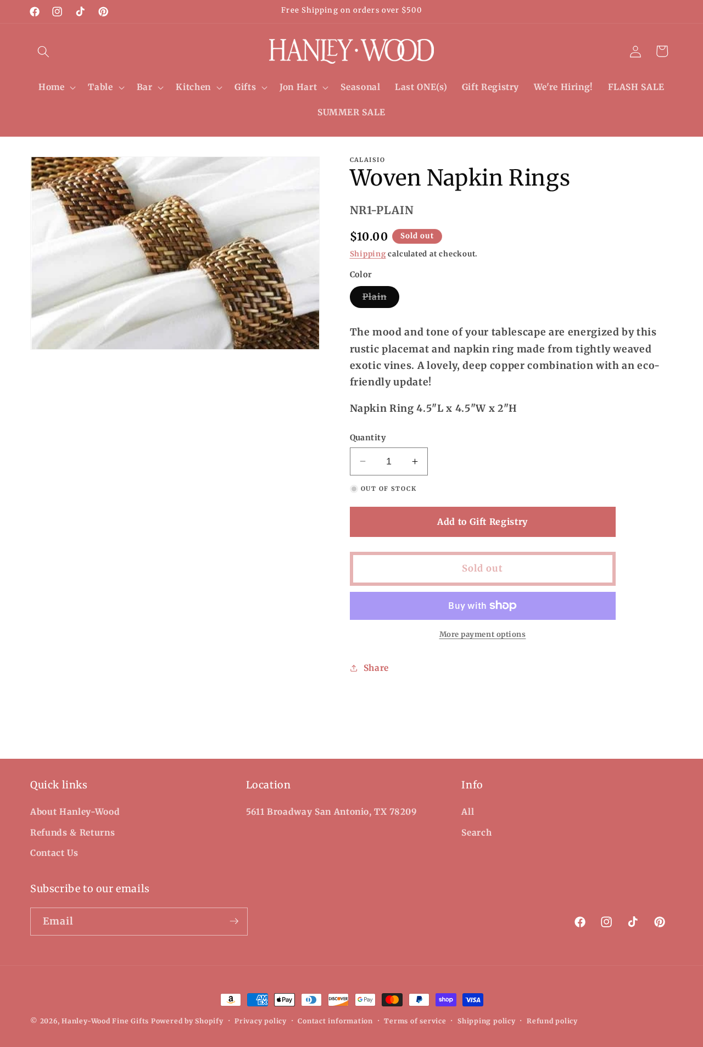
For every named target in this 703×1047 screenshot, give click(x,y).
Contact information (335, 1021)
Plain (381, 299)
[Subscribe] (234, 921)
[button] (43, 51)
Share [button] (376, 668)
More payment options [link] (482, 634)
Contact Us (54, 853)
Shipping (368, 254)
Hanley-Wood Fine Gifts (105, 1021)
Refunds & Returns (72, 832)
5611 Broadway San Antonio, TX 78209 (331, 812)
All (467, 812)
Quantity (368, 438)
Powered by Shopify (187, 1021)
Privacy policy (261, 1021)
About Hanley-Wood (75, 812)
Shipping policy (486, 1021)
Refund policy (552, 1021)
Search (476, 832)
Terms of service (415, 1021)
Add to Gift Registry (482, 521)
